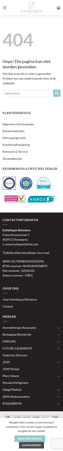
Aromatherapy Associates (19, 327)
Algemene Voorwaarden (18, 124)
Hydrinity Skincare (15, 355)
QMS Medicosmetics (16, 396)
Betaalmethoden (14, 131)
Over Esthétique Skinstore (20, 299)
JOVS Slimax (11, 369)
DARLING (9, 341)
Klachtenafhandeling (16, 145)
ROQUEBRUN (12, 403)
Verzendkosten (12, 158)
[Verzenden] (56, 93)
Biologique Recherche (17, 334)
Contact (8, 306)
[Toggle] (58, 328)
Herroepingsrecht (14, 138)
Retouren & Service (15, 151)
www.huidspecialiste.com (21, 244)
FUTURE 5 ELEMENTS (17, 348)
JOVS (6, 362)
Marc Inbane (11, 376)
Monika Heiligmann (15, 383)
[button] (5, 7)
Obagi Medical (12, 389)
